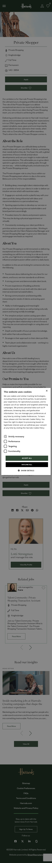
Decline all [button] (27, 464)
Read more (8, 431)
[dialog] (26, 431)
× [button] (47, 391)
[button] (26, 470)
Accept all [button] (27, 458)
